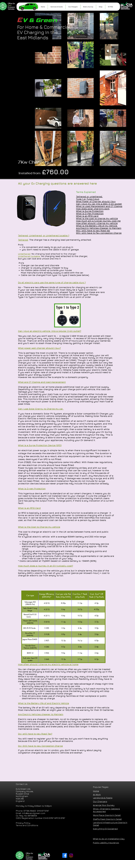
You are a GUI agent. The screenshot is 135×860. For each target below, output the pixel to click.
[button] (56, 7)
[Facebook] (64, 855)
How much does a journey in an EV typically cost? (45, 566)
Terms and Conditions (27, 825)
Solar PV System (53, 413)
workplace (90, 696)
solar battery (84, 429)
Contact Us (21, 784)
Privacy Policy (23, 823)
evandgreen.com (36, 813)
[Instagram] (71, 855)
